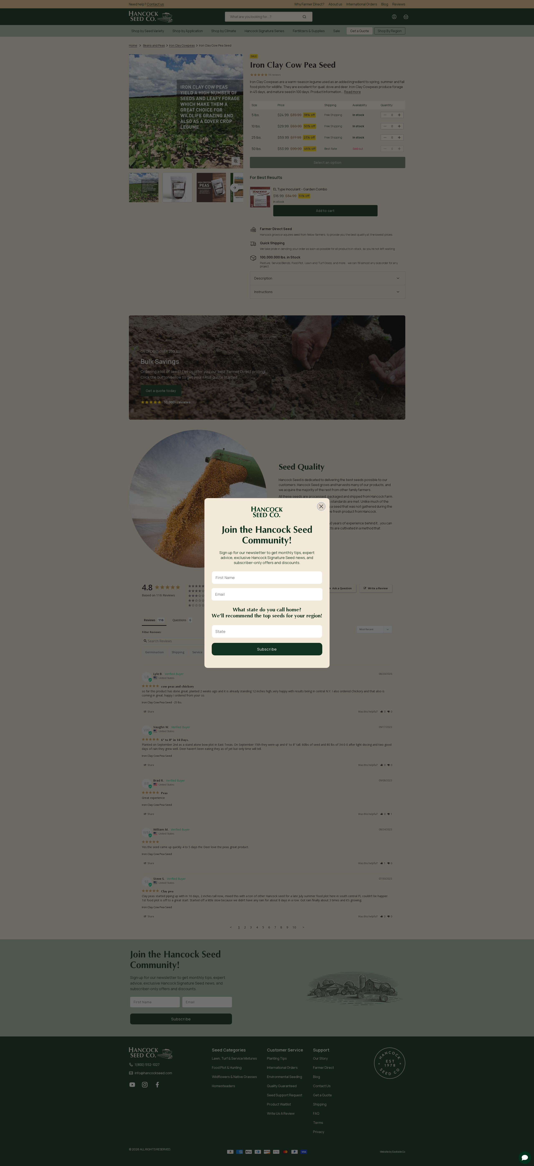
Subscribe (267, 649)
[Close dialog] (321, 506)
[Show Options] (318, 631)
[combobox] (265, 631)
